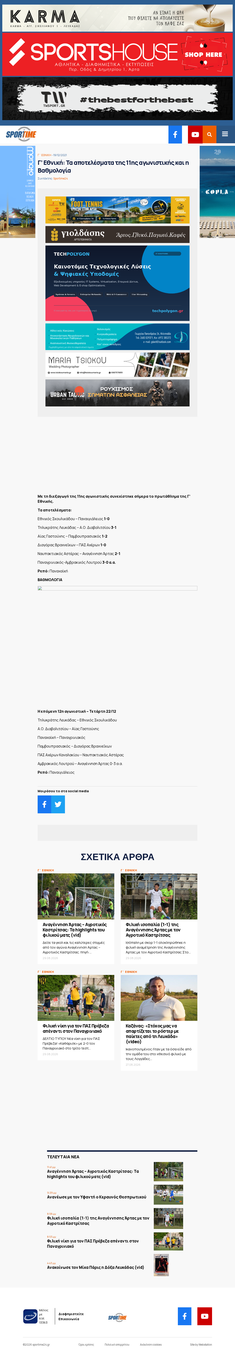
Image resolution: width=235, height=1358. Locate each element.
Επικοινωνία (69, 1319)
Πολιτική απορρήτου (117, 1344)
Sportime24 (60, 178)
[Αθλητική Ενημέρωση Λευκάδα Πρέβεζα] (18, 141)
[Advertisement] (117, 457)
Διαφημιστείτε (71, 1314)
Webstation (205, 1344)
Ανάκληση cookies (151, 1344)
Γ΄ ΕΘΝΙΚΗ (44, 155)
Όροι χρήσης (86, 1344)
